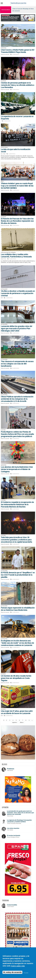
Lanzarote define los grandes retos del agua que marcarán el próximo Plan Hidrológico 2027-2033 (16, 328)
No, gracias (26, 972)
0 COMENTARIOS (15, 54)
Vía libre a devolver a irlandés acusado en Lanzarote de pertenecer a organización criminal (18, 293)
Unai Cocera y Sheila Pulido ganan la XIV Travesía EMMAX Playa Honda (17, 51)
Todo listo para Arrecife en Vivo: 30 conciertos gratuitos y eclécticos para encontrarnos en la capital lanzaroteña (16, 539)
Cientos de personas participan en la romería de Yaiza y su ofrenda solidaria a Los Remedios (17, 85)
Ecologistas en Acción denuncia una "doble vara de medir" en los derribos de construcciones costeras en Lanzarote (17, 643)
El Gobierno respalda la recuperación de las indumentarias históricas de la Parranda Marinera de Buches (17, 504)
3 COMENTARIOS (15, 579)
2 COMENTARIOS (12, 258)
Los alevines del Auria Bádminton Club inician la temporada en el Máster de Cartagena (17, 469)
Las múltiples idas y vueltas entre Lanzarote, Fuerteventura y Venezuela (16, 255)
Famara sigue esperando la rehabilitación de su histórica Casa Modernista (18, 609)
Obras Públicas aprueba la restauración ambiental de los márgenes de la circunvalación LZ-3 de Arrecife (17, 399)
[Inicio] (18, 3)
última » (22, 722)
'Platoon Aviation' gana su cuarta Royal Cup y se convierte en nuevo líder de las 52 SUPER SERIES (17, 185)
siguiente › (14, 722)
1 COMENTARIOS (11, 153)
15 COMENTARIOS (16, 647)
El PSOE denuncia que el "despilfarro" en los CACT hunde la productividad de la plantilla (18, 574)
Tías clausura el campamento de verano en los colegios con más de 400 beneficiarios (17, 363)
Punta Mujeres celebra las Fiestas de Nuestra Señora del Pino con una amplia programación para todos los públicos (17, 434)
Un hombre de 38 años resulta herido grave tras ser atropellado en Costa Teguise (16, 678)
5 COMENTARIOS (15, 544)
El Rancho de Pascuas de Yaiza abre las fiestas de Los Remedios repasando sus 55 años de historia (17, 221)
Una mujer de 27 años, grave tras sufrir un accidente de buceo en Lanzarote (17, 712)
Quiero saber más (18, 966)
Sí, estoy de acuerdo (12, 972)
